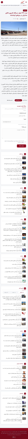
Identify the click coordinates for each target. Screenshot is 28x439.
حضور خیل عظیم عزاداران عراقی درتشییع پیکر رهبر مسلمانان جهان (13, 159)
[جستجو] (2, 2)
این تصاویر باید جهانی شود (17, 354)
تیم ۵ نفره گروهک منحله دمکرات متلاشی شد (14, 358)
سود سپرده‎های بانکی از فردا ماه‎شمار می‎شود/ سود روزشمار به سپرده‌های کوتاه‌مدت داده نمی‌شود (12, 314)
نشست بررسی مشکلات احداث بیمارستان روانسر (13, 268)
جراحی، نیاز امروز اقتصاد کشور (16, 377)
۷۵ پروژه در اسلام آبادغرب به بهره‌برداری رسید (14, 410)
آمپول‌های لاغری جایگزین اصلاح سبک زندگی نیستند (13, 205)
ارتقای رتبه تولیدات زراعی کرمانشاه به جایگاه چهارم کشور (13, 415)
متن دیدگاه (24, 127)
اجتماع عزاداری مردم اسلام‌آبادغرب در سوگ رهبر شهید (12, 351)
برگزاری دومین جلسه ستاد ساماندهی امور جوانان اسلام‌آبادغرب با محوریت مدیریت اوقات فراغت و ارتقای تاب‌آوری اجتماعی (12, 240)
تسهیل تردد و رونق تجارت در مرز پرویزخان (14, 403)
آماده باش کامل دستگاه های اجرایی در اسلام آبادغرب (12, 319)
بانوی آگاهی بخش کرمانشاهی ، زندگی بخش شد (13, 388)
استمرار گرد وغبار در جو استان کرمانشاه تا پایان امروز (12, 309)
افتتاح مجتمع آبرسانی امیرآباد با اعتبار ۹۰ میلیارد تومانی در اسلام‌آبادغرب (12, 5)
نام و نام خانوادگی (22, 113)
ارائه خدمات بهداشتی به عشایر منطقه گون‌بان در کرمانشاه (13, 272)
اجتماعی (25, 10)
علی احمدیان (22, 18)
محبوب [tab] (13, 292)
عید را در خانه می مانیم (18, 384)
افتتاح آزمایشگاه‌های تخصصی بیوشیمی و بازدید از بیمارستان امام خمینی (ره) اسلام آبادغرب (13, 277)
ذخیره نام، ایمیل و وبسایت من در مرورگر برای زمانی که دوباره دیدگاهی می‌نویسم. (14, 141)
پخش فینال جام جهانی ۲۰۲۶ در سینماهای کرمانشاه (12, 235)
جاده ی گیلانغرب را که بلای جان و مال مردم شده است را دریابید (12, 369)
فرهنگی (21, 188)
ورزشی (22, 219)
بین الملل (21, 154)
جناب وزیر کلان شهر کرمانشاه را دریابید (15, 373)
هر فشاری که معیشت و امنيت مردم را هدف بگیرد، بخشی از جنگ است (13, 336)
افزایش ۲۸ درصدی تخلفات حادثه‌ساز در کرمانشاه (13, 201)
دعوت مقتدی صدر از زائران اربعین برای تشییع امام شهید (13, 164)
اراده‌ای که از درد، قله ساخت (17, 264)
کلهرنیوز (21, 38)
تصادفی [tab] (21, 292)
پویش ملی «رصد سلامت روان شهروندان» (14, 282)
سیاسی (21, 331)
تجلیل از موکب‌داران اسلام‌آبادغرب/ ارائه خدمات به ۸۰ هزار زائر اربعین (12, 193)
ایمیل (25, 119)
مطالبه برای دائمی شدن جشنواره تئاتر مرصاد (14, 197)
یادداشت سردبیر (20, 363)
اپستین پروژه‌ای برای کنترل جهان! (16, 179)
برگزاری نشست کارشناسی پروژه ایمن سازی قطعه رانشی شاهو (12, 324)
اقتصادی (21, 393)
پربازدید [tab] (5, 292)
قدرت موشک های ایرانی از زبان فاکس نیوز (14, 175)
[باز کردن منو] (26, 2)
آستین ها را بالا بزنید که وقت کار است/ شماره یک (13, 380)
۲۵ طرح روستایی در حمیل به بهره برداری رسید (14, 407)
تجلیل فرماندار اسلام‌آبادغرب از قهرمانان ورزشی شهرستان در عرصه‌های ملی (14, 224)
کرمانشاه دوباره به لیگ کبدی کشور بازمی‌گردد (14, 250)
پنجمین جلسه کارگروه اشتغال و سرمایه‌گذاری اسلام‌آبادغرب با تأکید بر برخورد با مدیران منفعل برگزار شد (12, 421)
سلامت (21, 256)
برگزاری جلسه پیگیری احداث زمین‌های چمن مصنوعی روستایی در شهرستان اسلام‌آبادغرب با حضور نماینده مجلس (12, 230)
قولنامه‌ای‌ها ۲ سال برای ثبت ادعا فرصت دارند (14, 208)
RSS (13, 437)
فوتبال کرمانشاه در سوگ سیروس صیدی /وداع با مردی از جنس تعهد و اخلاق (12, 246)
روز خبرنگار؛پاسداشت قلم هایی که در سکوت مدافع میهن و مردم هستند (13, 213)
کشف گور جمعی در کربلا (17, 182)
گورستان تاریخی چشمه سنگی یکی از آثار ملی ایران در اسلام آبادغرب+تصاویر (12, 304)
